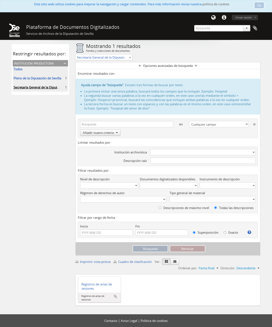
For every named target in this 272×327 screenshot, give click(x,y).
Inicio (84, 226)
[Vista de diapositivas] (166, 261)
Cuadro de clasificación (135, 262)
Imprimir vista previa (94, 262)
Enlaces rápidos (224, 17)
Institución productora (34, 63)
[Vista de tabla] (174, 261)
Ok (259, 5)
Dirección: (228, 268)
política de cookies (215, 4)
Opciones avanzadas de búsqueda (168, 65)
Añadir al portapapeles (115, 296)
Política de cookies (154, 321)
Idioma (213, 17)
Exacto (233, 232)
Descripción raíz (135, 161)
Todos (18, 69)
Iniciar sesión (243, 17)
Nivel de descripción (95, 179)
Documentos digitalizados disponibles (167, 179)
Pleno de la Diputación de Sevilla (37, 78)
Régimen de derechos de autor (102, 193)
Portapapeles (255, 28)
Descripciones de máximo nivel (186, 208)
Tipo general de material (187, 193)
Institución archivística (130, 152)
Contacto (111, 321)
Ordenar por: (187, 268)
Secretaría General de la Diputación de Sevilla (47, 87)
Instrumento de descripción (220, 179)
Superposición (207, 232)
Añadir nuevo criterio (98, 133)
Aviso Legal (129, 321)
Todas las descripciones (236, 208)
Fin (137, 226)
